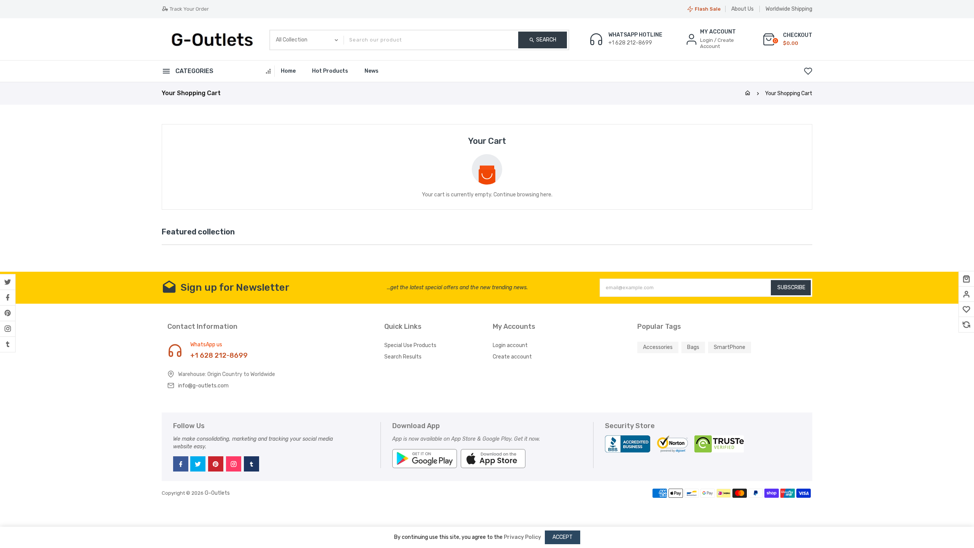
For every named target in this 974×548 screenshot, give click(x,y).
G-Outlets (217, 493)
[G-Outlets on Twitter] (7, 282)
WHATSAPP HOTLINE (635, 35)
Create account (512, 357)
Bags (693, 347)
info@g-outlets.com (203, 385)
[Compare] (966, 324)
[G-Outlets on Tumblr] (7, 344)
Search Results (403, 357)
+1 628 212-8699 (219, 355)
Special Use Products (410, 345)
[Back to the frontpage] (748, 93)
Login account (510, 345)
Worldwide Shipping (789, 9)
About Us (742, 9)
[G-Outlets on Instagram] (7, 328)
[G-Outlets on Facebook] (7, 297)
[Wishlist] (966, 309)
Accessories (658, 347)
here (545, 194)
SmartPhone (729, 347)
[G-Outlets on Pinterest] (7, 313)
